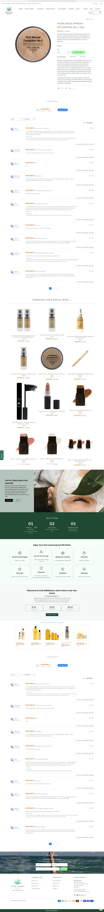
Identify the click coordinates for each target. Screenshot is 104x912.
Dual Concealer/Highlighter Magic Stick (80, 358)
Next (92, 19)
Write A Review (62, 110)
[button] (52, 910)
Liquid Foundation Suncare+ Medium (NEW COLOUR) (80, 320)
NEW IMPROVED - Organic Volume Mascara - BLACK (23, 401)
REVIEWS (71, 9)
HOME (20, 9)
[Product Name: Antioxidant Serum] (52, 636)
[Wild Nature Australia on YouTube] (77, 895)
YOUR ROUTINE (50, 9)
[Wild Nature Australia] (9, 10)
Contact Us (55, 888)
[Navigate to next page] (57, 288)
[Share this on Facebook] (62, 88)
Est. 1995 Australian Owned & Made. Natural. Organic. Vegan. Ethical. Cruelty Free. (21, 3)
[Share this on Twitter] (58, 88)
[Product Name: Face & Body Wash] (37, 636)
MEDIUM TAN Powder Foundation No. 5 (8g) (52, 358)
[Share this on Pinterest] (66, 88)
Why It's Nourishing (61, 56)
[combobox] (16, 119)
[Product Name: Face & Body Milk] (22, 636)
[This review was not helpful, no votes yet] (92, 144)
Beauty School (56, 886)
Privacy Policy (34, 880)
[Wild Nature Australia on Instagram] (80, 895)
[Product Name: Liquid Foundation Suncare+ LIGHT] (67, 636)
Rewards (97, 9)
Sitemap (24, 900)
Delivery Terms (34, 883)
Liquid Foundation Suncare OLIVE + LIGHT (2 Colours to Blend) (23, 320)
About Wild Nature (56, 880)
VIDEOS (85, 9)
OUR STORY (40, 9)
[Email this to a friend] (73, 88)
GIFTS (78, 9)
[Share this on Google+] (70, 88)
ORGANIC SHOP (29, 9)
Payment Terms (34, 886)
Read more (28, 211)
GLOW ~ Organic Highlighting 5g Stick (52, 444)
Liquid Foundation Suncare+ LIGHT (52, 319)
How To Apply (83, 56)
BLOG (91, 9)
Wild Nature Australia (17, 900)
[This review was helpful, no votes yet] (89, 144)
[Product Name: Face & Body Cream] (82, 636)
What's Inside (73, 56)
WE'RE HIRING (62, 9)
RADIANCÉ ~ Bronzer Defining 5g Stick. (80, 395)
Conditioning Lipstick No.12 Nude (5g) (52, 395)
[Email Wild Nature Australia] (85, 895)
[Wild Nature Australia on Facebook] (75, 895)
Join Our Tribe (56, 883)
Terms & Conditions (35, 888)
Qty (58, 49)
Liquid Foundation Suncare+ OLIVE (23, 358)
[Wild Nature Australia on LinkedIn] (82, 895)
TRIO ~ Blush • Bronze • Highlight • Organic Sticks (80, 444)
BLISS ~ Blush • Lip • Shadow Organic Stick (23, 444)
